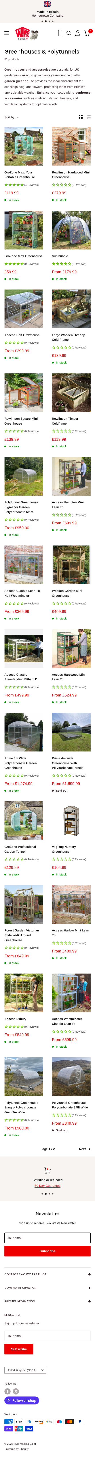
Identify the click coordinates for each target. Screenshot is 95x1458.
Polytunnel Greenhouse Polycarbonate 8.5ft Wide (70, 1105)
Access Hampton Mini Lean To (68, 504)
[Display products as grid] (81, 117)
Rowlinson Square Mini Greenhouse (21, 421)
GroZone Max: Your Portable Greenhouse (19, 175)
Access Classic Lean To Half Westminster (22, 593)
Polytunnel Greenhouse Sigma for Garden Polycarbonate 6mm (21, 507)
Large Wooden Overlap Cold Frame (68, 337)
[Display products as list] (89, 117)
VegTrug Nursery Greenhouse (64, 849)
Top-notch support (49, 1180)
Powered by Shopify (16, 1448)
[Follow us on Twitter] (16, 1391)
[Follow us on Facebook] (7, 1391)
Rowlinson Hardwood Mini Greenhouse (71, 175)
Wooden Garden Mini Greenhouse (67, 593)
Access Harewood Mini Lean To (69, 677)
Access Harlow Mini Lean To (70, 933)
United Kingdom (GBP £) (21, 1370)
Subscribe (47, 1251)
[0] (87, 33)
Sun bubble (60, 256)
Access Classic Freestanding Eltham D (20, 677)
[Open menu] (6, 33)
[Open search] (68, 33)
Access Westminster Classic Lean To (67, 1021)
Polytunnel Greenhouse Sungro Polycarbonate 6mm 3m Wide (21, 1107)
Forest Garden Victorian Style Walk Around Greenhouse (21, 935)
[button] (23, 186)
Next (82, 1149)
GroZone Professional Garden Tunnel (20, 849)
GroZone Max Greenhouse (23, 256)
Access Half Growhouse (22, 335)
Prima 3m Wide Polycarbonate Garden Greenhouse (20, 762)
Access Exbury (15, 1019)
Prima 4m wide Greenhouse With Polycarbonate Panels (68, 762)
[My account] (77, 33)
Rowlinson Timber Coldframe (65, 421)
